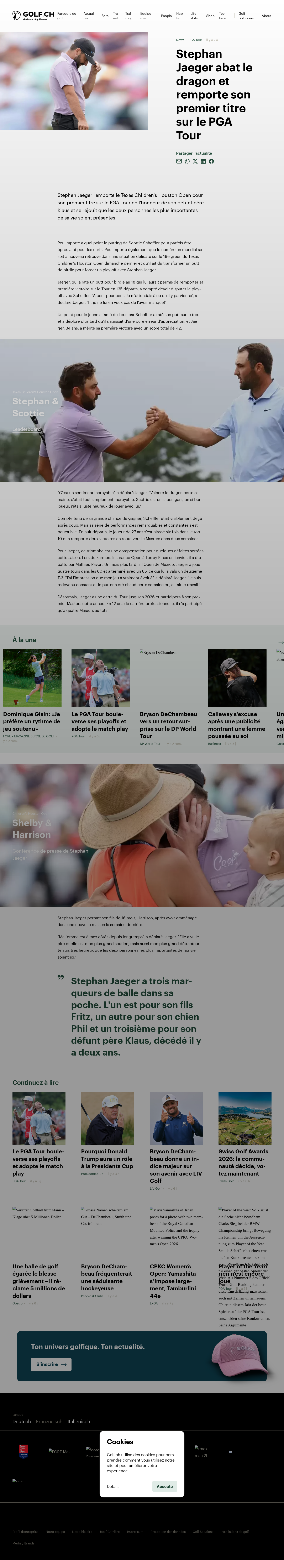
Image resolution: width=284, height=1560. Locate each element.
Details (113, 1486)
